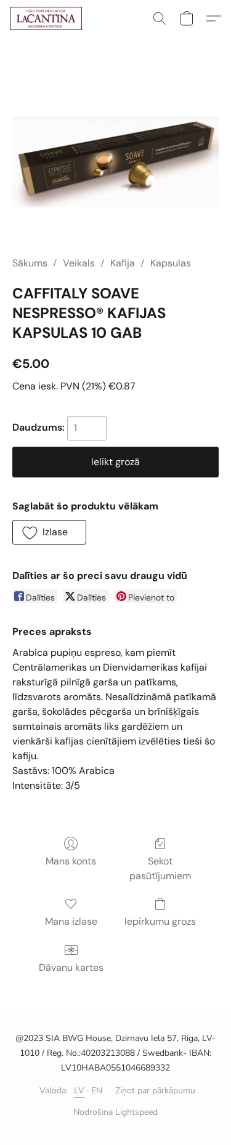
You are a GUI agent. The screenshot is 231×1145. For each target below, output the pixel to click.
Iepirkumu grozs (160, 921)
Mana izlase (71, 921)
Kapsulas (170, 263)
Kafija (122, 263)
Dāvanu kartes (71, 967)
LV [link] (79, 1090)
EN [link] (97, 1090)
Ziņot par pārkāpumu (155, 1090)
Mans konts (71, 861)
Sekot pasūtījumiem (160, 868)
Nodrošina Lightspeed (115, 1112)
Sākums (29, 263)
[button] (48, 18)
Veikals (79, 263)
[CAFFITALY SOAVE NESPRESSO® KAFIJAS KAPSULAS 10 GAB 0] (115, 161)
